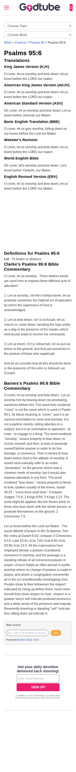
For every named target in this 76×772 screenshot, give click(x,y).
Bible (8, 42)
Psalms (20, 42)
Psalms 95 (36, 42)
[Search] (71, 7)
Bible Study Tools (29, 639)
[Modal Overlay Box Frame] (38, 682)
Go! (56, 633)
